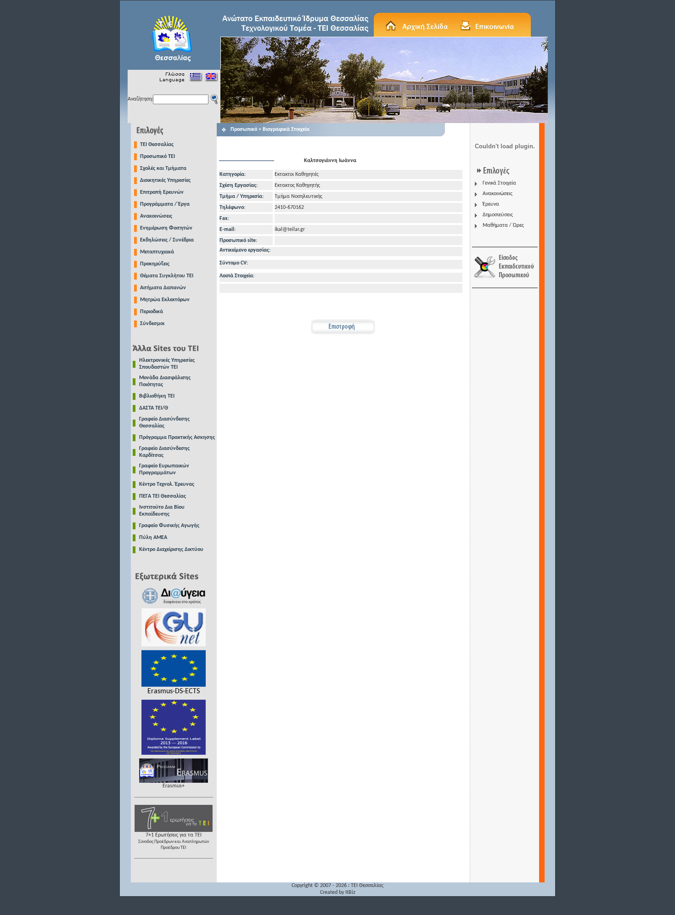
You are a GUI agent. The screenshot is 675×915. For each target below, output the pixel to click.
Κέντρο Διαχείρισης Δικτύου (171, 549)
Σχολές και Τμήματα (163, 168)
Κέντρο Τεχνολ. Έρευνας (166, 484)
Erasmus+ (174, 786)
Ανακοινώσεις (156, 216)
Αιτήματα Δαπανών (163, 288)
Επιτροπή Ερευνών (162, 192)
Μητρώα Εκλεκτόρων (165, 300)
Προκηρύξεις (154, 264)
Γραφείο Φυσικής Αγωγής (169, 525)
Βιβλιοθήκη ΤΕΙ (156, 396)
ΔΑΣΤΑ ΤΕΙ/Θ (153, 408)
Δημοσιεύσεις (498, 215)
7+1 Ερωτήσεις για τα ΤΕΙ (173, 841)
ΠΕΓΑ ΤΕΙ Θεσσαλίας (162, 496)
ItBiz (350, 892)
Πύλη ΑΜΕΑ (153, 537)
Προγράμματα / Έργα (165, 204)
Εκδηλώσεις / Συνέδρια (167, 240)
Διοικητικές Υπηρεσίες (165, 180)
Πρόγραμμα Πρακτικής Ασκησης (177, 437)
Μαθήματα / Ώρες (503, 225)
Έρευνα (491, 204)
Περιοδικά (151, 311)
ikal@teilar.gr (290, 229)
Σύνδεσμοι (152, 323)
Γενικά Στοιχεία (499, 183)
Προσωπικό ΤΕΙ (157, 156)
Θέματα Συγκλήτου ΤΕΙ (166, 276)
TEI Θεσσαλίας (157, 144)
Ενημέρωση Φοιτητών (166, 228)
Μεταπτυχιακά (157, 252)
